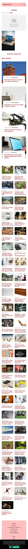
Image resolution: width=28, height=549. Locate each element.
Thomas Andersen (15, 102)
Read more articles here (14, 54)
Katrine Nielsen (15, 127)
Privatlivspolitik (16, 547)
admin (11, 12)
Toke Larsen (14, 152)
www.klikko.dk (15, 532)
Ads (14, 538)
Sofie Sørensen (15, 77)
